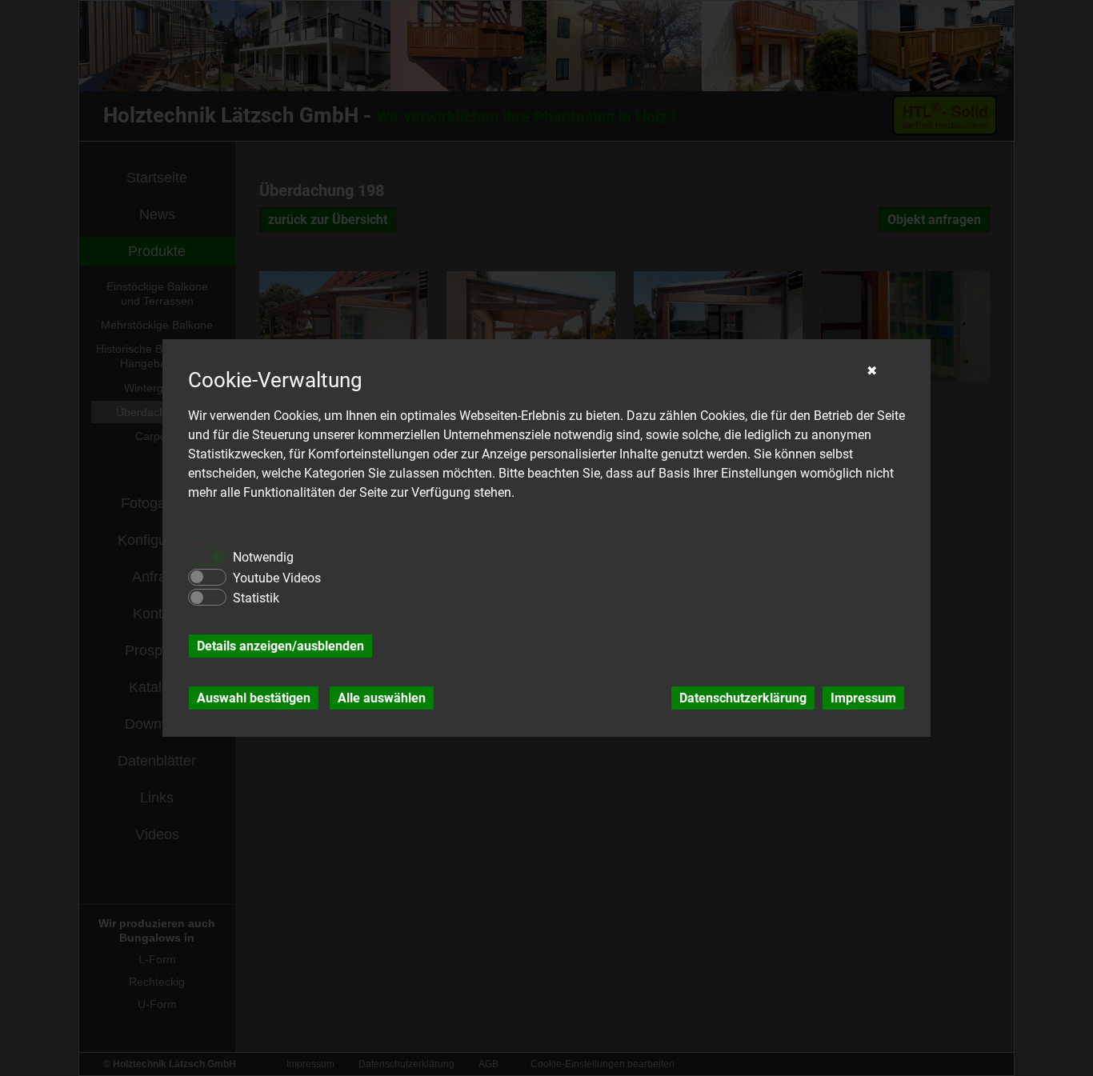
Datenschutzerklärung (743, 698)
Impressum (863, 698)
